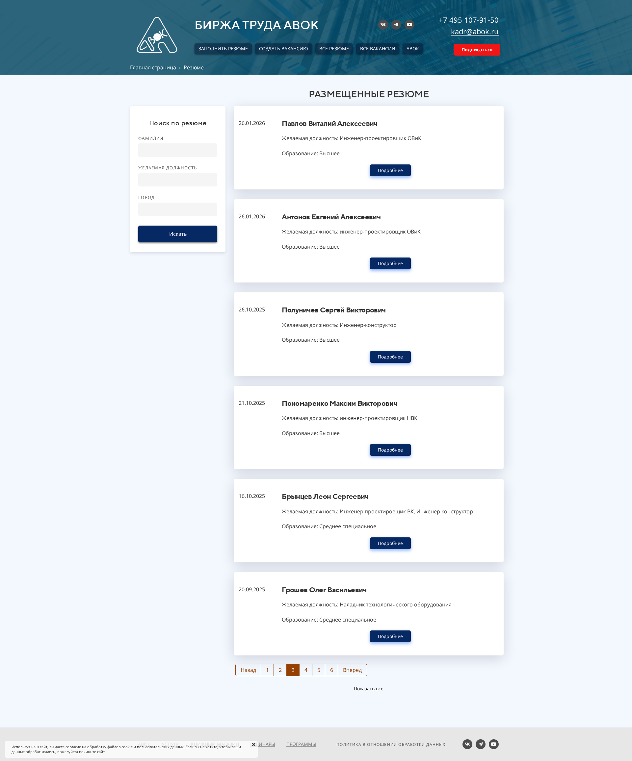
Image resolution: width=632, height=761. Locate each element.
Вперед (352, 670)
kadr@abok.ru (475, 31)
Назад (248, 670)
